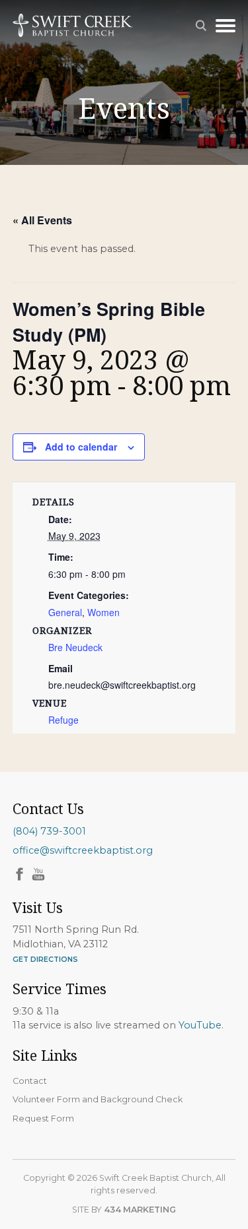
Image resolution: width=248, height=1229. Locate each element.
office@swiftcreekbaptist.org (83, 850)
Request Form (43, 1118)
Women (103, 612)
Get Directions (45, 959)
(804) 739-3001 (49, 831)
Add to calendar (81, 446)
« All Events (42, 220)
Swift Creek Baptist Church (73, 25)
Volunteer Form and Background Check (98, 1099)
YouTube (200, 1025)
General (65, 612)
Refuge (63, 719)
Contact (30, 1081)
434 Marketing (140, 1209)
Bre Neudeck (75, 647)
